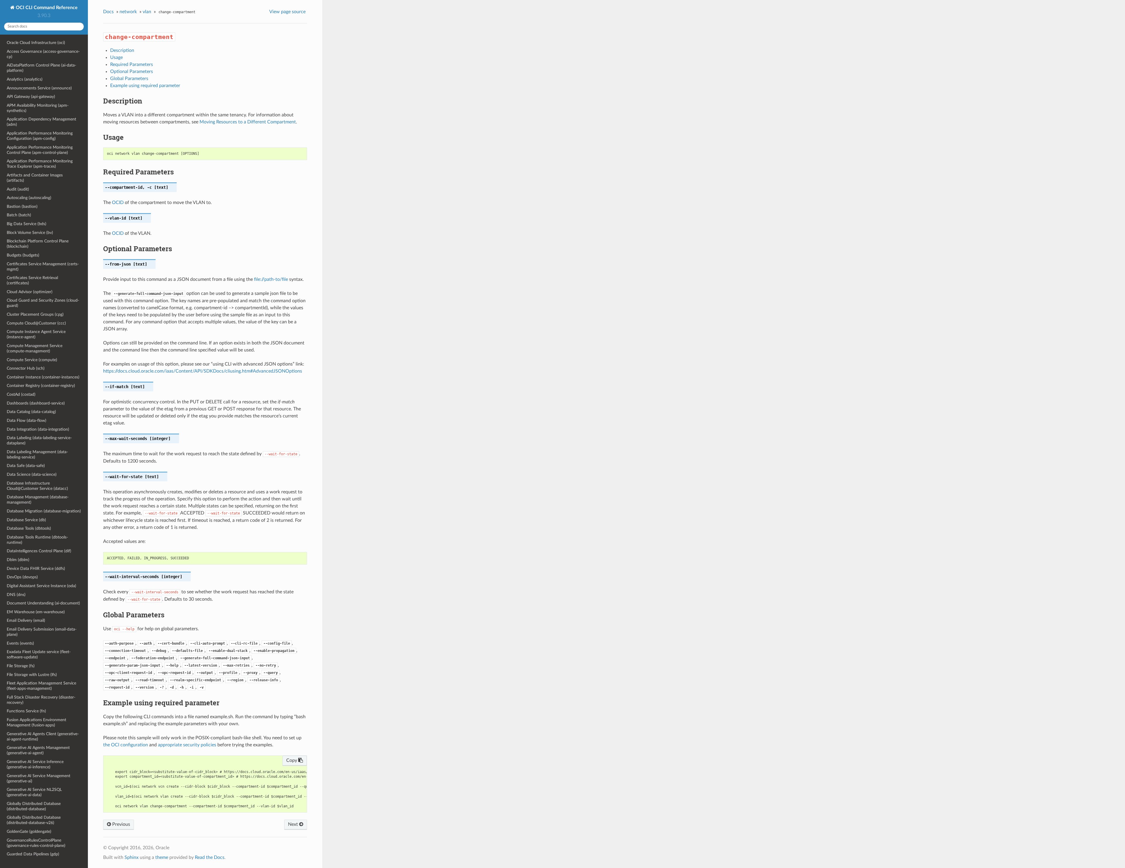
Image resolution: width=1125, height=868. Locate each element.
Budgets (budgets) (23, 255)
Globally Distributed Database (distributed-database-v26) (34, 820)
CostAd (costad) (21, 394)
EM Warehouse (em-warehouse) (36, 612)
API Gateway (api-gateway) (31, 96)
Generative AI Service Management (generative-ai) (38, 778)
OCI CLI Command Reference (46, 7)
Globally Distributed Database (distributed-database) (34, 806)
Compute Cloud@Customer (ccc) (36, 323)
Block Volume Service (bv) (30, 232)
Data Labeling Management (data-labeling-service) (37, 454)
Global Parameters (129, 78)
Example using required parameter (145, 85)
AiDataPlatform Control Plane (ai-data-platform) (41, 68)
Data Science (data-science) (32, 474)
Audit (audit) (18, 189)
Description (122, 50)
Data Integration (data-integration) (38, 429)
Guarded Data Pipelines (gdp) (33, 854)
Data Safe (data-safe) (26, 465)
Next (293, 824)
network (128, 11)
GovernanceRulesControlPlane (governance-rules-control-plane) (36, 843)
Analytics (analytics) (24, 79)
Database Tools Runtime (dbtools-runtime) (37, 540)
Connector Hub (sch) (26, 368)
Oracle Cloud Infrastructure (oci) (36, 42)
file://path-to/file (271, 279)
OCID (118, 202)
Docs (108, 11)
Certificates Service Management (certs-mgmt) (43, 266)
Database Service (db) (26, 520)
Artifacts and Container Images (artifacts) (35, 178)
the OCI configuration (125, 745)
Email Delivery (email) (26, 620)
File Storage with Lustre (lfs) (32, 674)
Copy (292, 760)
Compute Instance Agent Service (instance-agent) (36, 334)
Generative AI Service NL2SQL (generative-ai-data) (34, 792)
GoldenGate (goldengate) (29, 831)
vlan (147, 11)
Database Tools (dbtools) (29, 528)
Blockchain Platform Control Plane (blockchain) (38, 244)
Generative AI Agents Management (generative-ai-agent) (38, 750)
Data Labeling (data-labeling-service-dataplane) (39, 440)
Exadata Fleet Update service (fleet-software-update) (39, 654)
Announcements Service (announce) (39, 88)
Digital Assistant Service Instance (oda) (41, 586)
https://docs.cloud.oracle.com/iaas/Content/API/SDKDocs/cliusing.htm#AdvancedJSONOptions (202, 371)
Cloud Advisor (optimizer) (29, 292)
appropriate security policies (187, 745)
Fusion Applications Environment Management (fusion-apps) (36, 722)
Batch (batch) (19, 215)
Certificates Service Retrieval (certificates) (32, 280)
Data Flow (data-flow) (26, 420)
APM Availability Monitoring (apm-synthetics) (38, 108)
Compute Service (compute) (32, 360)
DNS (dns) (16, 594)
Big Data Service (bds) (26, 224)
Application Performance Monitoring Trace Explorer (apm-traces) (40, 164)
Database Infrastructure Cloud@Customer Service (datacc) (37, 486)
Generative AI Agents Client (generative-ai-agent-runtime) (43, 736)
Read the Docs (209, 857)
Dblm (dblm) (18, 560)
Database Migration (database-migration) (44, 511)
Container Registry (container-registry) (41, 385)
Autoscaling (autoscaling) (29, 198)
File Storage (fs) (21, 666)
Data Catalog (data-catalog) (31, 412)
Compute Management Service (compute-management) (34, 348)
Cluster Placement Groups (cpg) (35, 314)
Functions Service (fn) (26, 711)
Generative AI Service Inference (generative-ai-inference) (35, 764)
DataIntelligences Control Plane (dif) (39, 551)
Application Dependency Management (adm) (41, 122)
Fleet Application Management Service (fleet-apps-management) (41, 686)
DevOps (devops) (22, 577)
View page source (287, 11)
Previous (120, 824)
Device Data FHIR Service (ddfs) (36, 568)
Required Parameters (131, 64)
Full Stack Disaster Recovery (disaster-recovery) (41, 700)
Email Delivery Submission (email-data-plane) (41, 632)
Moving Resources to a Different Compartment (248, 122)
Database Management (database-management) (38, 500)
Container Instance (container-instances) (43, 377)
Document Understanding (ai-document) (43, 603)
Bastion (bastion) (22, 206)
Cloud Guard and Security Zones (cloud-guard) (43, 303)
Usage (116, 57)
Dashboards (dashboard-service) (36, 403)
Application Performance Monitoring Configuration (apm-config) (40, 136)
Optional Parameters (131, 71)
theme (161, 857)
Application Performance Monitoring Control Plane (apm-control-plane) (40, 150)
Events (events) (20, 643)
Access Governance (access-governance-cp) (43, 54)
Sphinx (132, 857)
